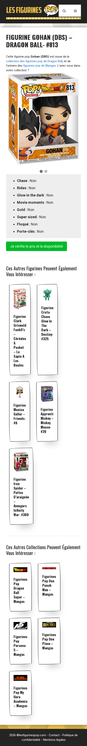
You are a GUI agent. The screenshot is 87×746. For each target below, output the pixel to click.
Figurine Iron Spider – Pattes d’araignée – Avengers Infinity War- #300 (21, 497)
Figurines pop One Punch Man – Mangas (49, 585)
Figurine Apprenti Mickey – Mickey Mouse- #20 (47, 420)
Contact (54, 735)
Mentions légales (54, 740)
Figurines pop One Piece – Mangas (49, 641)
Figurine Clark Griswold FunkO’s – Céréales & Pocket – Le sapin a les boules (20, 341)
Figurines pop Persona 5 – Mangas (20, 645)
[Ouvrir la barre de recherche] (64, 11)
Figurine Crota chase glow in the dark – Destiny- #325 (47, 323)
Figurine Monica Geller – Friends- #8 (20, 414)
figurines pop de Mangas (39, 65)
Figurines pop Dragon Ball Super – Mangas (20, 590)
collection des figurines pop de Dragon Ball (34, 61)
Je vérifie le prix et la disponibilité (36, 246)
